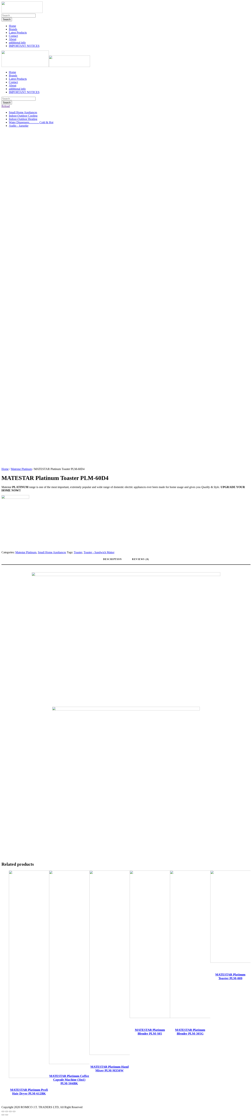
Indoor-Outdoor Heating (23, 119)
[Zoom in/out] (14, 1111)
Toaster (78, 552)
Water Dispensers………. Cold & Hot (31, 122)
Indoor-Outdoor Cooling (23, 115)
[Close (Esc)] (2, 1111)
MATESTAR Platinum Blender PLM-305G (190, 1031)
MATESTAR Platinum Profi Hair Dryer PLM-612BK (29, 1091)
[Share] (6, 1111)
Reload (5, 106)
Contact (13, 35)
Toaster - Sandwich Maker (99, 552)
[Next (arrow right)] (6, 1114)
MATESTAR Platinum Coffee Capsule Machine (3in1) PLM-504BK (69, 1079)
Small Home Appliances (23, 112)
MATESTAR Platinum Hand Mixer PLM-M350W (109, 1068)
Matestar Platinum (21, 469)
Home (12, 25)
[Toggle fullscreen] (10, 1111)
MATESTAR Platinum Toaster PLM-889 (230, 976)
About (12, 39)
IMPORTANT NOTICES (24, 45)
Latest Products (18, 32)
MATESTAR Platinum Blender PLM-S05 (150, 1031)
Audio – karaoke (18, 125)
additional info (17, 42)
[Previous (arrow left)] (2, 1114)
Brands (13, 29)
